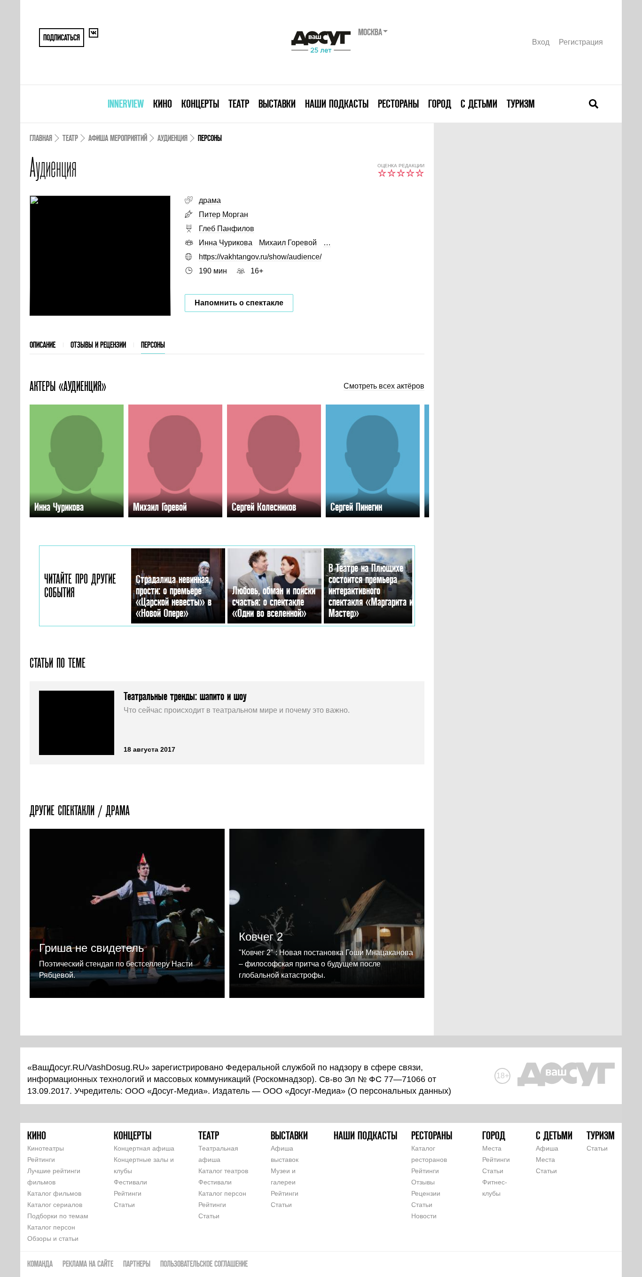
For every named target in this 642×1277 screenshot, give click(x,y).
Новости (424, 1216)
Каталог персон (51, 1227)
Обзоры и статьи (52, 1238)
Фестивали (130, 1182)
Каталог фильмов (54, 1193)
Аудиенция (172, 137)
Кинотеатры (45, 1148)
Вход (540, 42)
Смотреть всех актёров (384, 386)
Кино (162, 103)
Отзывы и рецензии (98, 344)
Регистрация (581, 42)
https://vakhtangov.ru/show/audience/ (260, 257)
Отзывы (423, 1182)
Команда (40, 1263)
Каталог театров (223, 1171)
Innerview (126, 103)
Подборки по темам (57, 1216)
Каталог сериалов (54, 1204)
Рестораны (398, 103)
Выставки (277, 103)
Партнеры (136, 1263)
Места (491, 1148)
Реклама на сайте (88, 1263)
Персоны (153, 344)
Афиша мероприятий (117, 137)
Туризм (521, 103)
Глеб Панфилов (226, 229)
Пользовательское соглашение (204, 1263)
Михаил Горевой (288, 243)
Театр (238, 103)
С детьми (479, 103)
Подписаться (61, 37)
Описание (42, 344)
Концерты (200, 103)
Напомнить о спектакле (239, 303)
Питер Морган (223, 214)
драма (210, 200)
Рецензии (425, 1193)
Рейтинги (41, 1159)
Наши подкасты (336, 103)
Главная (41, 137)
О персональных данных (399, 1091)
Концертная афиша (144, 1148)
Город (439, 103)
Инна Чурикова (225, 243)
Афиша (547, 1148)
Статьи (124, 1204)
